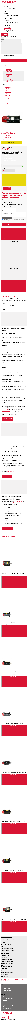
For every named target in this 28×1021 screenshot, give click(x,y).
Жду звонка (11, 142)
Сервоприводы (9, 70)
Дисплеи (6, 155)
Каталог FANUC (15, 69)
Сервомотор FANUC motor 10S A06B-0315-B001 (14, 870)
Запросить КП (13, 577)
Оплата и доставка (11, 10)
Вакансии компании (11, 24)
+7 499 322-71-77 (9, 30)
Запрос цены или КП (8, 418)
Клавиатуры (8, 75)
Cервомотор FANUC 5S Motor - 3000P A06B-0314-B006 (14, 979)
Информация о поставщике (12, 22)
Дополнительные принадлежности (9, 81)
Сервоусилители (9, 71)
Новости (9, 27)
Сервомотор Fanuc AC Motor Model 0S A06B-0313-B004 (14, 919)
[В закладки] (10, 107)
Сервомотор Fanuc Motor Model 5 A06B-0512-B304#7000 (14, 772)
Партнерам (6, 13)
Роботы (5, 84)
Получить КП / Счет (7, 476)
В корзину (14, 174)
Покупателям (6, 6)
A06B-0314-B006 (4, 980)
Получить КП (7, 29)
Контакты (9, 25)
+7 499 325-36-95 (11, 471)
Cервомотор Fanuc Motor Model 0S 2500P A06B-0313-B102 (14, 821)
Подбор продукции (11, 8)
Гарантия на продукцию (12, 11)
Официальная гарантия (14, 255)
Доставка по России (14, 241)
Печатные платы (9, 74)
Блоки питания (8, 77)
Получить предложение (14, 225)
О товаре (3, 238)
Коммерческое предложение (13, 15)
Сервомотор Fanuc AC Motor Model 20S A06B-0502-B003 (14, 624)
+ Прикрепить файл (7, 218)
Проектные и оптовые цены (12, 17)
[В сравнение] (10, 96)
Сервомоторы (8, 69)
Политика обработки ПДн (7, 221)
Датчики (6, 146)
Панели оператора (9, 79)
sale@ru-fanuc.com (9, 32)
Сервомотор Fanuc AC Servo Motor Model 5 (14, 723)
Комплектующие (7, 140)
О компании (6, 20)
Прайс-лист (9, 18)
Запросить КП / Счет (14, 268)
